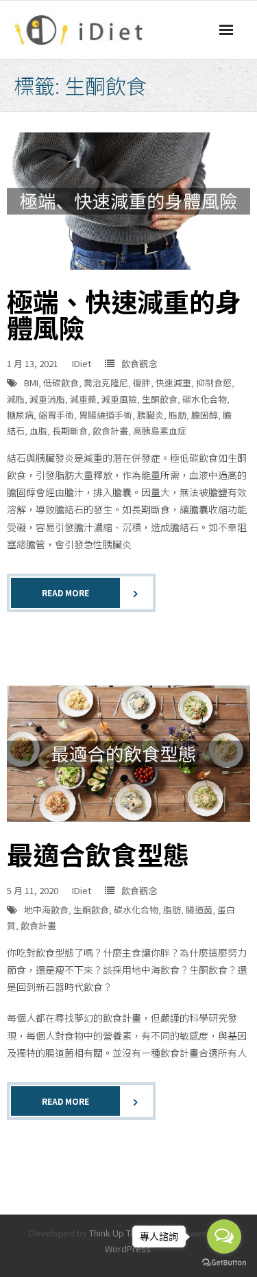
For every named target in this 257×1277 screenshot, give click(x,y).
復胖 (142, 382)
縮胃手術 (56, 414)
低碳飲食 (61, 382)
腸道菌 (199, 909)
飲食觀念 (139, 363)
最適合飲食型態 (98, 854)
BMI (31, 382)
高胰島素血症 (159, 430)
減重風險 (119, 399)
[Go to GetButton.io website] (224, 1262)
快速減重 (173, 382)
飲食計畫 (110, 430)
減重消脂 (47, 399)
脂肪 (177, 414)
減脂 (16, 399)
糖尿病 (20, 414)
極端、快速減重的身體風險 (124, 314)
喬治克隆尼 (106, 382)
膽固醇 (204, 414)
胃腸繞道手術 (105, 414)
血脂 (38, 430)
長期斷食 (70, 430)
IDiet (81, 363)
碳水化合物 (204, 399)
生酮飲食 (160, 399)
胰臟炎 (150, 414)
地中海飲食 (46, 909)
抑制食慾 (214, 382)
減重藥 (83, 399)
